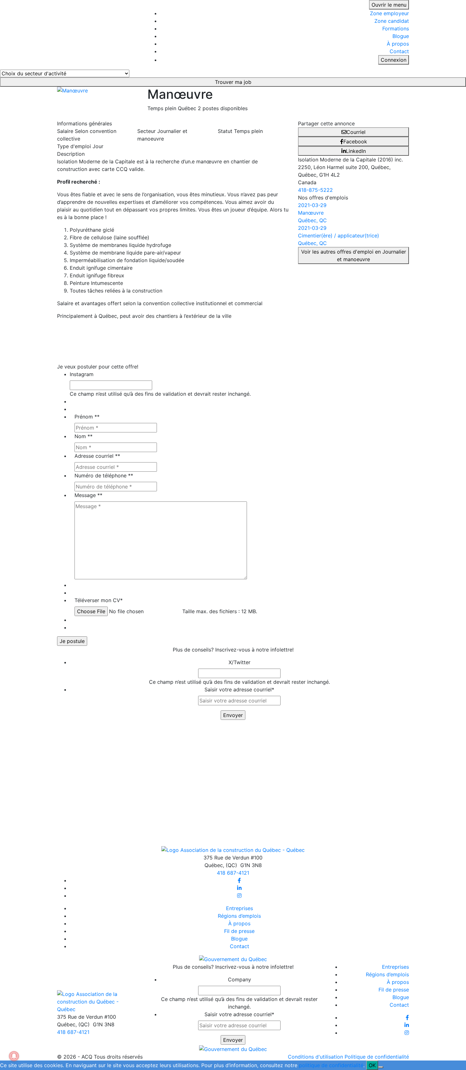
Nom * (83, 436)
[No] (380, 1067)
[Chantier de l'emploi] (97, 34)
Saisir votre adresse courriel (239, 689)
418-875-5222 (315, 190)
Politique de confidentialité (377, 1057)
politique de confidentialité (331, 1065)
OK (372, 1065)
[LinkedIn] (239, 888)
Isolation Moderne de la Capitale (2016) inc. (350, 159)
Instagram (82, 374)
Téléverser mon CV (98, 600)
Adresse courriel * (97, 456)
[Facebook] (239, 880)
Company (239, 979)
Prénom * (87, 416)
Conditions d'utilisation (315, 1057)
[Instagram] (239, 895)
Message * (88, 495)
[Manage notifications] (14, 1056)
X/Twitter (239, 662)
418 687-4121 (233, 873)
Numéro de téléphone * (103, 475)
